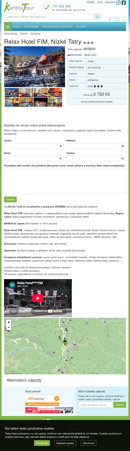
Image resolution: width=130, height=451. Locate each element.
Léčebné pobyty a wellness (57, 26)
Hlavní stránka (7, 26)
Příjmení (71, 140)
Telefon (70, 153)
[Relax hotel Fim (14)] (12, 102)
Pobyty (17, 26)
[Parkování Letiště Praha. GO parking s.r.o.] (43, 400)
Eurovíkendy (32, 26)
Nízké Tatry (90, 54)
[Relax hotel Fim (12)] (41, 102)
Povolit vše (42, 443)
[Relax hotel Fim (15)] (55, 93)
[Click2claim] (49, 410)
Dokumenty (110, 1)
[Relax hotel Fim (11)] (55, 102)
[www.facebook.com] (124, 2)
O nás (99, 1)
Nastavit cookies (65, 443)
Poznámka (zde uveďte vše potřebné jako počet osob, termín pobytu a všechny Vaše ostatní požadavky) (64, 165)
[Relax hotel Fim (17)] (26, 93)
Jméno (8, 140)
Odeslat (10, 199)
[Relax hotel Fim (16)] (41, 93)
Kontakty (81, 26)
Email (7, 153)
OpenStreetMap (10, 373)
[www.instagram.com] (118, 2)
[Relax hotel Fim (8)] (34, 66)
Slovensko (76, 54)
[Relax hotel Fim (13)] (26, 102)
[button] (65, 342)
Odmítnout (88, 443)
